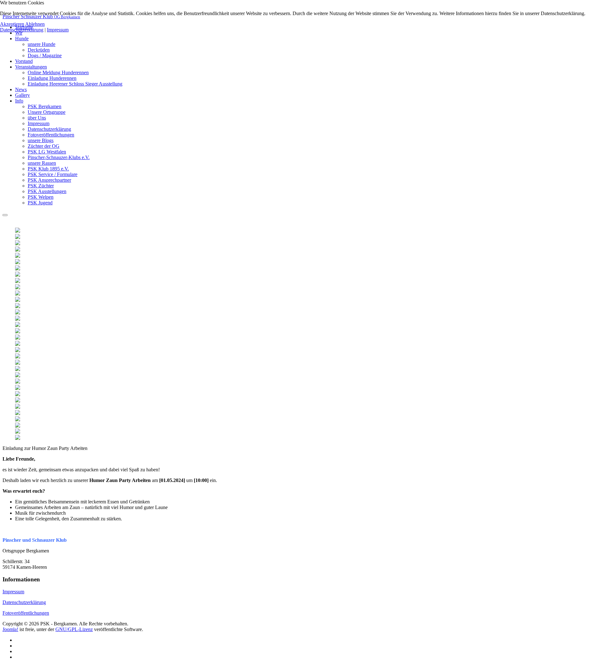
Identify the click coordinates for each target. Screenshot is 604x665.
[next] (246, 334)
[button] (22, 38)
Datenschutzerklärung (24, 602)
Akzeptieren (12, 24)
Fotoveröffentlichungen (26, 613)
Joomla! (10, 629)
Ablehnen (35, 24)
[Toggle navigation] (5, 215)
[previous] (10, 334)
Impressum (13, 591)
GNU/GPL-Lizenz (74, 629)
